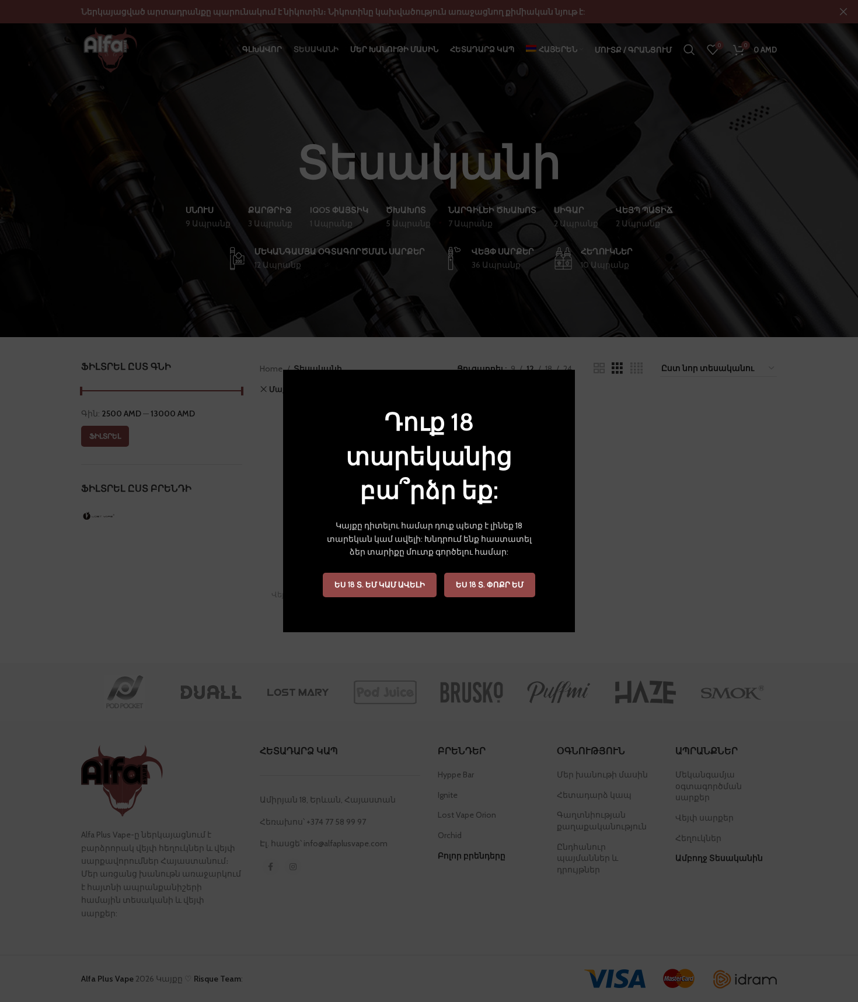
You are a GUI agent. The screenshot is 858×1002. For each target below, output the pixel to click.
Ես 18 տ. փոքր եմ (490, 584)
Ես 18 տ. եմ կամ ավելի (379, 584)
